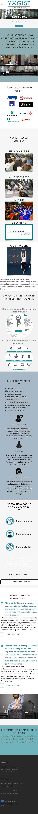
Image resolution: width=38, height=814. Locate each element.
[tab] (19, 634)
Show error (4, 805)
